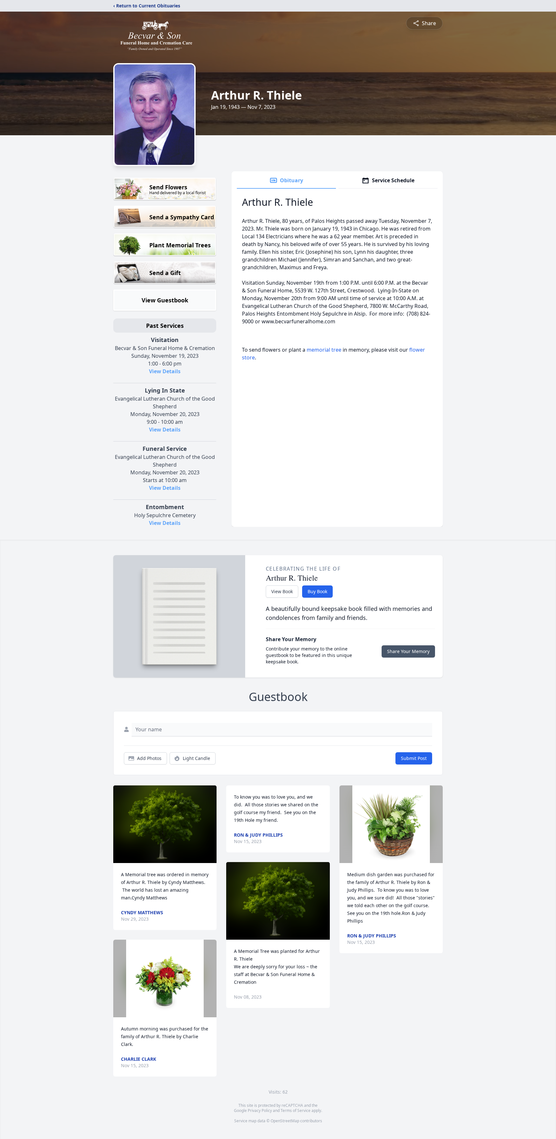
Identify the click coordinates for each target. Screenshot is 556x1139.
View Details (165, 371)
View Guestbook (165, 300)
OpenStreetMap (285, 1121)
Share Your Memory (408, 651)
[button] (165, 824)
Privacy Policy (260, 1110)
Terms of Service (295, 1110)
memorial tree (324, 349)
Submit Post (414, 758)
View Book (282, 591)
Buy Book (317, 591)
